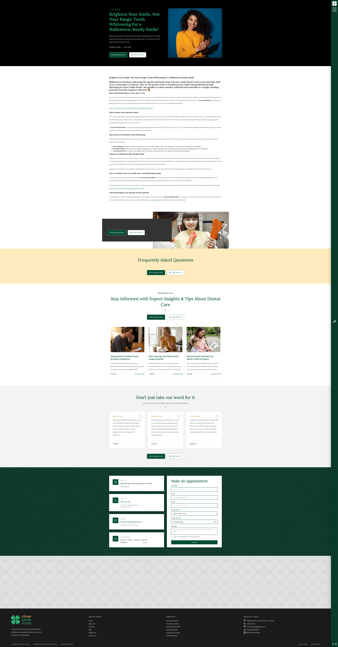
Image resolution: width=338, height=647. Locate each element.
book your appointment (154, 200)
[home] (334, 6)
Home (91, 621)
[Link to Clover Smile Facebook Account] (333, 644)
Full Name (174, 486)
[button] (334, 322)
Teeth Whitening (171, 636)
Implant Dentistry (172, 630)
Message (174, 526)
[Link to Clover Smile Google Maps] (336, 644)
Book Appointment (118, 55)
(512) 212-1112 (138, 55)
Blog (90, 630)
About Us (92, 624)
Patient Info (93, 633)
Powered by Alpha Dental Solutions (45, 644)
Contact (92, 627)
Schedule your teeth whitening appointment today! (126, 188)
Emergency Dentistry (173, 633)
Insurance (92, 636)
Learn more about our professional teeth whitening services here (131, 108)
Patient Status (175, 510)
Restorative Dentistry (173, 627)
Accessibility (315, 644)
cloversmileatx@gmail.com (131, 522)
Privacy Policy (183, 536)
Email (172, 494)
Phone (173, 502)
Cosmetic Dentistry (172, 624)
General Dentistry (172, 621)
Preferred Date (176, 518)
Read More (139, 374)
